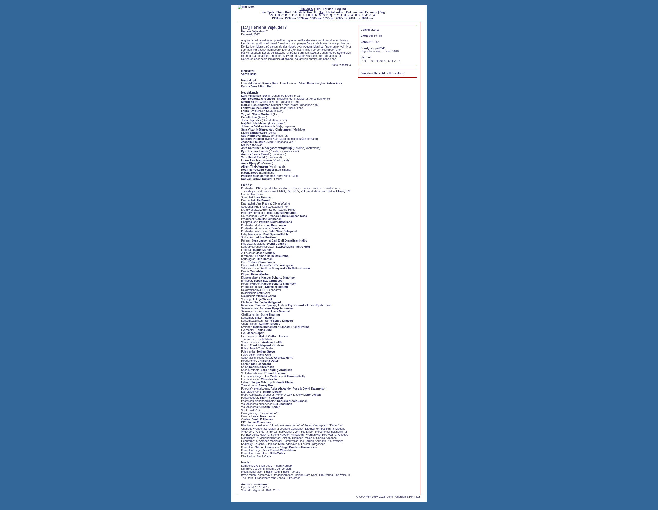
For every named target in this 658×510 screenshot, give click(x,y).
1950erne (278, 18)
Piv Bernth (264, 200)
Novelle (312, 12)
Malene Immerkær (265, 326)
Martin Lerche (272, 391)
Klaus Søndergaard (254, 132)
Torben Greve (266, 351)
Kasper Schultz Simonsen (278, 277)
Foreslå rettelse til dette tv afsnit (382, 73)
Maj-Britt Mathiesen (254, 123)
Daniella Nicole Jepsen (292, 400)
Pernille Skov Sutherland (275, 222)
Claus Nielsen (270, 379)
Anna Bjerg (248, 163)
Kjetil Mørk (265, 339)
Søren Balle (249, 74)
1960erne (291, 18)
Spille (271, 12)
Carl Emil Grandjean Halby (289, 240)
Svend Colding (276, 243)
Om (318, 9)
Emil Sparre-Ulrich (275, 234)
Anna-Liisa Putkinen (263, 237)
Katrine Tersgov (269, 323)
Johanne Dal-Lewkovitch (258, 126)
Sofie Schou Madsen (279, 320)
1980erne (316, 18)
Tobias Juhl (264, 329)
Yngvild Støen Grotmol (256, 114)
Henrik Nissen (285, 382)
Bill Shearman (282, 403)
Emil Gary (263, 292)
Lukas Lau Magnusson (256, 160)
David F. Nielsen (262, 419)
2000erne (342, 18)
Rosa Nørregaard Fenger (257, 169)
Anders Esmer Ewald (255, 154)
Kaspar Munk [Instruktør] (293, 246)
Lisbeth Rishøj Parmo (295, 326)
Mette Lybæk (312, 394)
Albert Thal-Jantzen (254, 166)
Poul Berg (266, 86)
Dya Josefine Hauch (254, 151)
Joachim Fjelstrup (253, 141)
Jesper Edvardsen (259, 422)
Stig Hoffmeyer (251, 135)
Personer (371, 12)
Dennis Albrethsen (261, 366)
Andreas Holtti (272, 342)
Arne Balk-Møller (274, 453)
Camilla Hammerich (268, 218)
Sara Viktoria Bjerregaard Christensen (266, 129)
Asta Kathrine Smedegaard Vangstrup (266, 148)
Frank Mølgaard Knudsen (267, 345)
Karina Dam (270, 83)
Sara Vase (278, 228)
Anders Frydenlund (291, 305)
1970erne (303, 18)
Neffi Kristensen (299, 268)
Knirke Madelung (276, 286)
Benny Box (266, 385)
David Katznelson (314, 388)
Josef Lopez (255, 333)
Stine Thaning (270, 314)
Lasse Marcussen (263, 416)
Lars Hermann (263, 197)
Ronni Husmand (275, 373)
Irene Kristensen (275, 225)
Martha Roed (249, 172)
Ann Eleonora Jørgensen (258, 98)
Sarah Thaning (265, 317)
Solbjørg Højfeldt (252, 138)
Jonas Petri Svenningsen (276, 265)
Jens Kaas (270, 450)
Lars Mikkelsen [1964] (255, 95)
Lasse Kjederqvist (319, 305)
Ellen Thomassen (271, 397)
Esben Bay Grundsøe (268, 280)
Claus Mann (288, 450)
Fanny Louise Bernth (255, 107)
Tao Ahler (256, 271)
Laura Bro (247, 111)
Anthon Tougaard (273, 268)
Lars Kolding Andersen (276, 370)
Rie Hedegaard (261, 363)
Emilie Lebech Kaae (293, 215)
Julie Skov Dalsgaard (283, 231)
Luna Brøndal (280, 311)
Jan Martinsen (273, 376)
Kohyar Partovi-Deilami (256, 178)
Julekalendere (334, 12)
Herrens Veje (249, 31)
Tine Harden (264, 259)
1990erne (329, 18)
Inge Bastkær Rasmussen (299, 447)
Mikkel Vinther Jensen (273, 336)
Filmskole (299, 12)
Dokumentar (354, 12)
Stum (280, 12)
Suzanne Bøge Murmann (276, 308)
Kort (288, 12)
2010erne (355, 18)
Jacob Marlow (265, 252)
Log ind (340, 9)
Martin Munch (262, 249)
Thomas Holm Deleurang (272, 255)
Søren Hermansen (267, 447)
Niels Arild (264, 354)
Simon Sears (249, 101)
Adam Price (306, 83)
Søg (382, 12)
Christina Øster (268, 360)
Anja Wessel (263, 299)
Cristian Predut (269, 407)
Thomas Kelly (296, 376)
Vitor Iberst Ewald (253, 157)
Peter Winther (260, 274)
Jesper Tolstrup (261, 382)
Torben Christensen (261, 262)
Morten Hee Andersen (255, 104)
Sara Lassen (260, 240)
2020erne (368, 18)
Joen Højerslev (251, 120)
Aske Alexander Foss (285, 388)
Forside (328, 9)
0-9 (271, 15)
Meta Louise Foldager (281, 212)
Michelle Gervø (266, 296)
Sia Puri (246, 144)
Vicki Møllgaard (270, 302)
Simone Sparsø (265, 305)
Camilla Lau (249, 117)
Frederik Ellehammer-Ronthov (261, 175)
